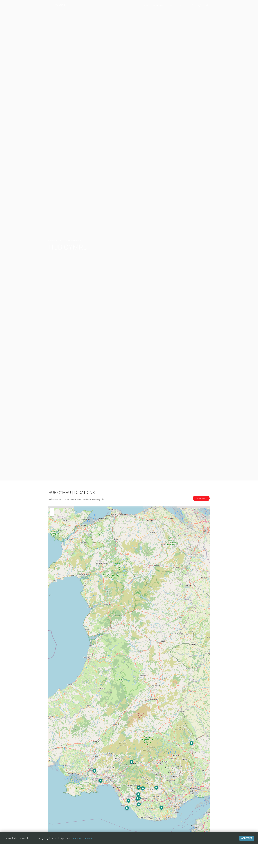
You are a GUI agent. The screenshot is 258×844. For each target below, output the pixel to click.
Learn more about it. (82, 838)
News (183, 5)
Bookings (201, 498)
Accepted (246, 838)
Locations (158, 5)
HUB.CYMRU (56, 5)
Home (146, 5)
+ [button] (52, 510)
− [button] (52, 514)
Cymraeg (171, 5)
